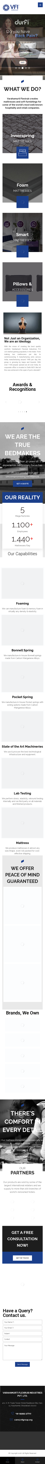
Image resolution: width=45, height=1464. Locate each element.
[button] (5, 402)
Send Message (22, 1364)
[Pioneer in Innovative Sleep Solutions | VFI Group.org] (11, 7)
